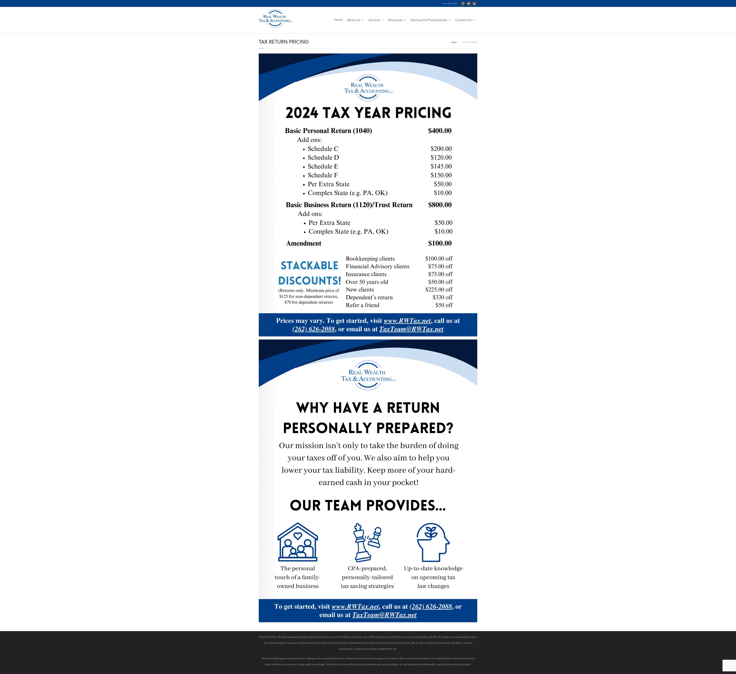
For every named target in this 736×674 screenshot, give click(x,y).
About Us (353, 20)
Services (374, 20)
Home (338, 19)
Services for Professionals (429, 20)
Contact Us (463, 20)
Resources (395, 20)
